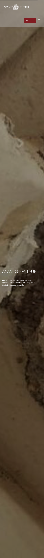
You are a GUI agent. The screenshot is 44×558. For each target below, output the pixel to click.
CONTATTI (30, 20)
